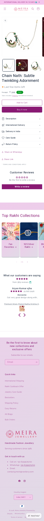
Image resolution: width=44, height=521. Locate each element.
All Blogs (9, 414)
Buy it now (22, 110)
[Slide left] (16, 262)
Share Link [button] (8, 159)
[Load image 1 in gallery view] (8, 65)
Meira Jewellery (20, 510)
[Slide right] (27, 262)
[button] (5, 9)
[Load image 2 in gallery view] (22, 65)
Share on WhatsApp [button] (13, 152)
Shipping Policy (11, 403)
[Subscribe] (36, 362)
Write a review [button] (22, 187)
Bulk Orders (10, 420)
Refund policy (20, 513)
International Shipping (14, 381)
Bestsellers (10, 397)
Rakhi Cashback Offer (14, 386)
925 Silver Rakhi (29, 245)
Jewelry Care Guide (13, 392)
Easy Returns (10, 408)
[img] (22, 279)
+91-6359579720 (27, 465)
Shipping (15, 95)
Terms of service (16, 517)
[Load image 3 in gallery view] (35, 65)
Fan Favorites (9, 245)
